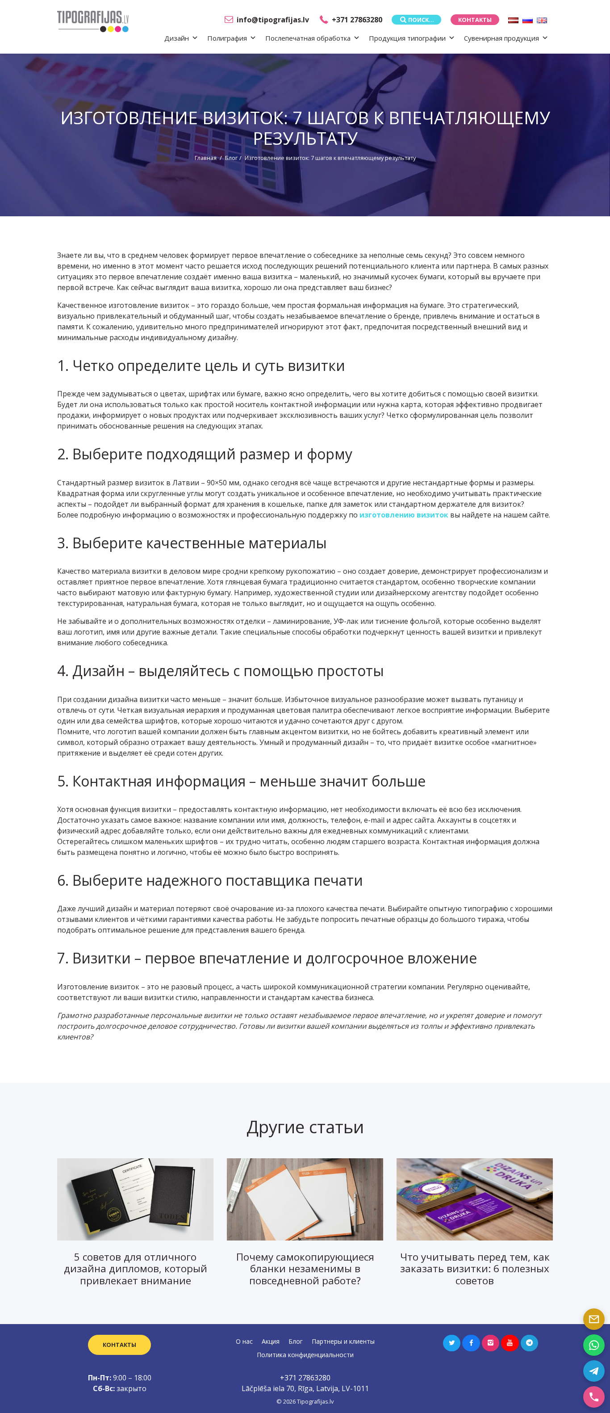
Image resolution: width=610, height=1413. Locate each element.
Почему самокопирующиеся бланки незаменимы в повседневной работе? (305, 1269)
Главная (206, 158)
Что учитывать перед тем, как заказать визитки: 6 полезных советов (475, 1269)
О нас (244, 1341)
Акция (271, 1341)
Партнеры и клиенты (343, 1341)
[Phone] (594, 1397)
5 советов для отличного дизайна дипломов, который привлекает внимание (135, 1269)
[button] (451, 1343)
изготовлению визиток (403, 515)
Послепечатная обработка (308, 38)
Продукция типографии (407, 38)
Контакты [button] (475, 20)
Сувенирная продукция (501, 38)
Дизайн (176, 38)
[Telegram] (594, 1371)
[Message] (594, 1319)
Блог (231, 158)
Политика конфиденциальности (305, 1354)
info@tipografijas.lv (273, 20)
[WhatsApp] (594, 1345)
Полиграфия (227, 38)
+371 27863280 (357, 20)
